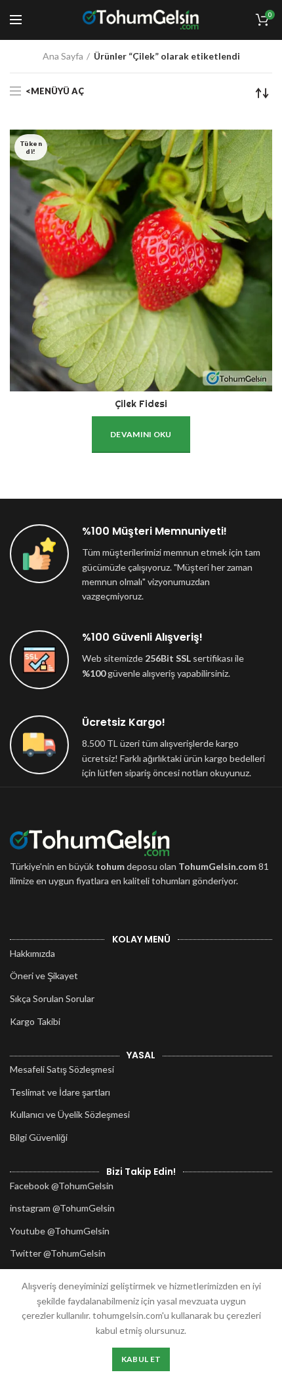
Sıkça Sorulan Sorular (52, 998)
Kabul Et (141, 1359)
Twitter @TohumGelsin (58, 1253)
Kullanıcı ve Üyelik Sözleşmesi (70, 1114)
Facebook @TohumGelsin (61, 1185)
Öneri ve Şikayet (44, 975)
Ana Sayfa (63, 56)
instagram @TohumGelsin (62, 1207)
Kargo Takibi (35, 1021)
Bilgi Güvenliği (39, 1137)
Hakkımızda (32, 953)
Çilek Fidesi (141, 404)
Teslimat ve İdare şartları (60, 1092)
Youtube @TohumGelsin (60, 1230)
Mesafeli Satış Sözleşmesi (62, 1069)
